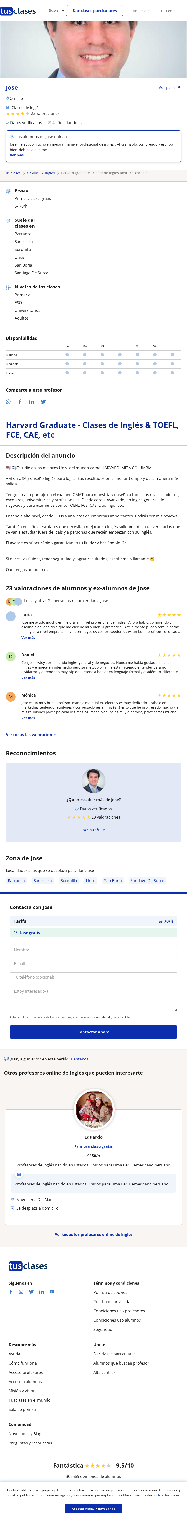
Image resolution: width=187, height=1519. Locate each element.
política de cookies (166, 1495)
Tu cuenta (167, 11)
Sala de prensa (22, 1409)
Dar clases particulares (95, 10)
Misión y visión (22, 1391)
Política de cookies (110, 1292)
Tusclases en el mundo (30, 1400)
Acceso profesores (26, 1372)
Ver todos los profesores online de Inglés (93, 1234)
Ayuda (14, 1354)
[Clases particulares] (18, 17)
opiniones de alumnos (100, 1476)
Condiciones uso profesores (119, 1311)
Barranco (16, 880)
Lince (90, 880)
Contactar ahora (93, 1032)
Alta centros (105, 1372)
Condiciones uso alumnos (117, 1320)
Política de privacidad (113, 1301)
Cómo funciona (23, 1363)
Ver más (17, 155)
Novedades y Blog (25, 1433)
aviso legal (102, 1017)
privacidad (124, 1017)
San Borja (113, 880)
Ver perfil (91, 830)
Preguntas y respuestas (30, 1443)
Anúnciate (141, 11)
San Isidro (43, 880)
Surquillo (69, 880)
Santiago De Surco (147, 880)
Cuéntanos (79, 1059)
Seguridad (103, 1329)
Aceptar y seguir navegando (93, 1508)
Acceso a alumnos (25, 1381)
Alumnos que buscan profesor (121, 1363)
